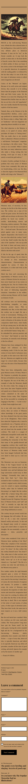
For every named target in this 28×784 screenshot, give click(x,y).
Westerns (19, 672)
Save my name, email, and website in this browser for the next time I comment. (14, 745)
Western (10, 674)
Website (3, 734)
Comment (4, 695)
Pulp (6, 674)
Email (3, 724)
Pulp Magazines (13, 672)
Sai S (4, 670)
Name (3, 715)
